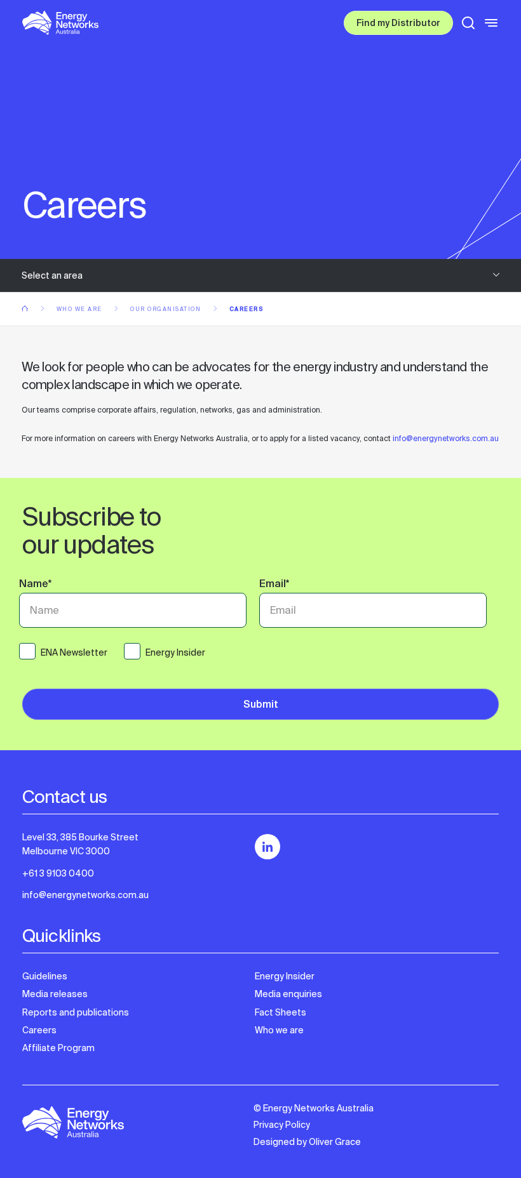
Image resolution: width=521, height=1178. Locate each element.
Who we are (81, 309)
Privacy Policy (282, 1125)
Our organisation (166, 309)
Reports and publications (75, 1012)
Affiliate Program (58, 1048)
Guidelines (44, 976)
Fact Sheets (280, 1012)
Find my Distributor (398, 24)
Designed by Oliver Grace (307, 1142)
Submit (260, 705)
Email (274, 585)
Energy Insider (285, 976)
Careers (39, 1030)
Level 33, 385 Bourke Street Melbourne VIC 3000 (80, 844)
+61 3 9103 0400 (58, 873)
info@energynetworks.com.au (446, 438)
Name (35, 585)
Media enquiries (288, 994)
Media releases (55, 994)
